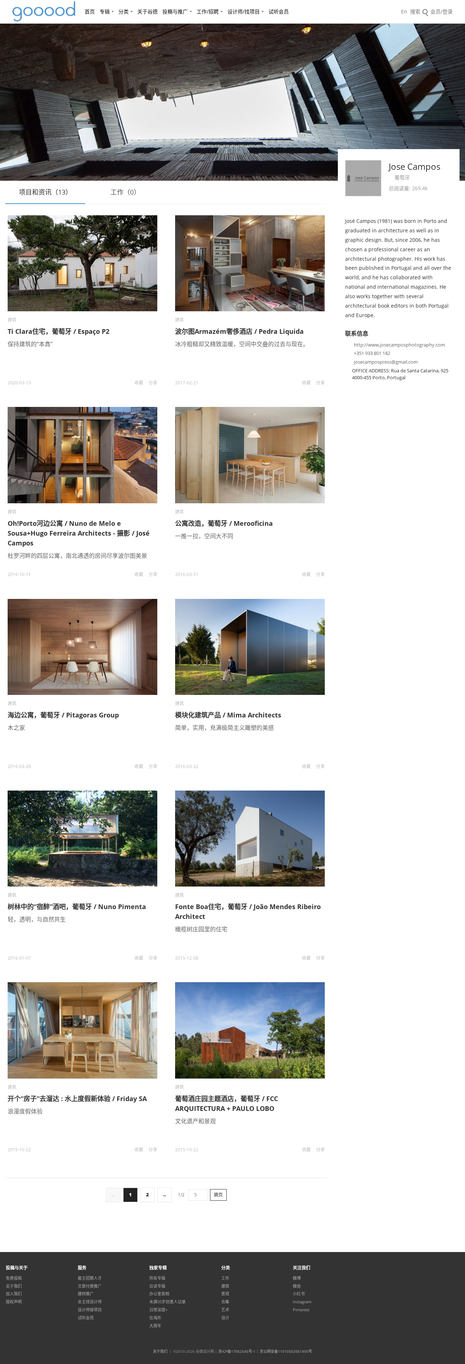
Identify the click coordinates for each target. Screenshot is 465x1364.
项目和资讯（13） (45, 192)
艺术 (225, 1309)
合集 (225, 1301)
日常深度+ (158, 1309)
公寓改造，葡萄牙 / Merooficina (224, 523)
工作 (225, 1278)
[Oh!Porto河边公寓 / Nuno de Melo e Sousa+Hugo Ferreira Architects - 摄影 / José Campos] (82, 455)
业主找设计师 (90, 1301)
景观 (225, 1293)
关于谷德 (147, 11)
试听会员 (278, 11)
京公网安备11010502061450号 (286, 1351)
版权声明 (14, 1301)
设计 (225, 1317)
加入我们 (14, 1293)
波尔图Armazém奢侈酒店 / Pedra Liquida (239, 331)
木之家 (16, 728)
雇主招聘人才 (90, 1278)
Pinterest (301, 1309)
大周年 (155, 1325)
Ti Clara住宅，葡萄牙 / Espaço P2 (58, 331)
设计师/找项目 (243, 11)
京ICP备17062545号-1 (236, 1351)
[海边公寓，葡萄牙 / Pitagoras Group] (82, 647)
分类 (123, 11)
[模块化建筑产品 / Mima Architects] (250, 647)
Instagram (302, 1301)
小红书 (299, 1293)
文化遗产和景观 (195, 1121)
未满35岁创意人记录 (167, 1301)
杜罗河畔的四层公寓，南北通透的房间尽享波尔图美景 (77, 556)
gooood (44, 11)
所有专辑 (157, 1278)
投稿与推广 (175, 11)
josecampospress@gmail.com (386, 362)
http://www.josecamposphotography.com (399, 344)
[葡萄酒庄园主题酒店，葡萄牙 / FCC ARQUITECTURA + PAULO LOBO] (250, 1030)
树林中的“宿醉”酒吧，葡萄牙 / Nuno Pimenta (77, 906)
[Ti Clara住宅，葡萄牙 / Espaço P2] (82, 263)
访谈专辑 (157, 1286)
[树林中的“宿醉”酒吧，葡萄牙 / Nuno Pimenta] (82, 839)
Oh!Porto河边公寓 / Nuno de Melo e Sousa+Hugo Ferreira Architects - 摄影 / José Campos (79, 533)
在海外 (155, 1317)
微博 (297, 1278)
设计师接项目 (90, 1309)
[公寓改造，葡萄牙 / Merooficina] (250, 455)
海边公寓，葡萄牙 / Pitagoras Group (63, 715)
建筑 (12, 320)
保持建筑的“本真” (30, 344)
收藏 (138, 383)
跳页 (218, 1195)
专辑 (105, 11)
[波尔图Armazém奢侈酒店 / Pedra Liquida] (250, 263)
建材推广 (86, 1293)
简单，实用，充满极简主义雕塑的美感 (224, 728)
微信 (297, 1286)
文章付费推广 (90, 1286)
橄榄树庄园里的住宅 (201, 929)
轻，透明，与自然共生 (37, 919)
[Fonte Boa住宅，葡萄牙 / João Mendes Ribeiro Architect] (250, 839)
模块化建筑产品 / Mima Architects (228, 715)
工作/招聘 (208, 11)
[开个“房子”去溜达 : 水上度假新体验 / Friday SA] (82, 1030)
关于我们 (14, 1286)
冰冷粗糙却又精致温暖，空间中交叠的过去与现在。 (242, 344)
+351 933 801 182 (372, 353)
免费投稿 (14, 1278)
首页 (90, 11)
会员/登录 (441, 11)
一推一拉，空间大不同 (204, 536)
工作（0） (125, 192)
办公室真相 (159, 1293)
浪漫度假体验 (25, 1111)
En (404, 11)
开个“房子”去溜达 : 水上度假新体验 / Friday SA (77, 1098)
